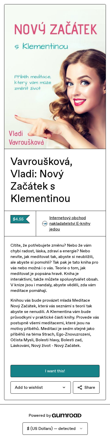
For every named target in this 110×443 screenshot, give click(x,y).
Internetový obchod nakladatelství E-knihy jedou (69, 223)
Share (89, 387)
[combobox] (40, 387)
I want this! (55, 370)
